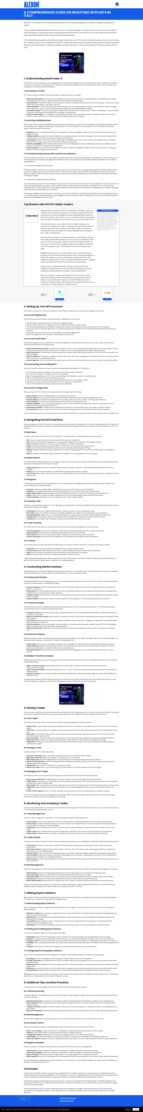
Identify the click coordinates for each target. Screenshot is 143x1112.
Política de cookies (67, 1101)
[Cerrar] (141, 1109)
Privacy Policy (65, 1109)
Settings (128, 1109)
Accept (136, 1109)
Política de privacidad (68, 1098)
